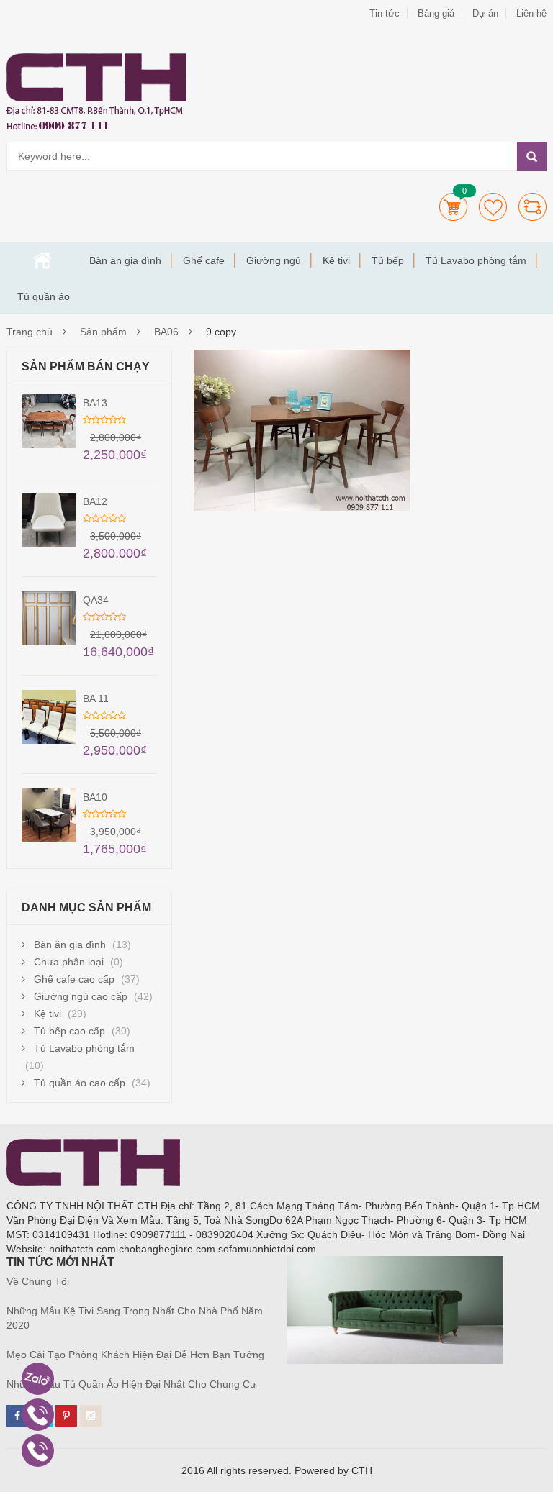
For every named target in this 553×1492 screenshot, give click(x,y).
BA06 (166, 331)
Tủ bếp (388, 260)
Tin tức (384, 13)
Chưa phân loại (69, 962)
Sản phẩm (103, 331)
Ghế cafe (204, 260)
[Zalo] (38, 1379)
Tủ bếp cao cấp (69, 1031)
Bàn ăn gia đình (125, 260)
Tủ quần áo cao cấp (79, 1082)
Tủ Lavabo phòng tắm (476, 260)
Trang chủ (42, 260)
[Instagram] (90, 1416)
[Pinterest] (66, 1416)
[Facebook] (17, 1416)
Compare (532, 207)
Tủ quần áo (43, 296)
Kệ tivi (336, 260)
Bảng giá (436, 13)
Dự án (485, 13)
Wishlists (493, 207)
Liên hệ (531, 13)
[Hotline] (38, 1414)
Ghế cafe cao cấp (74, 979)
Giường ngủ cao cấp (80, 996)
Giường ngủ (273, 260)
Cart (453, 207)
